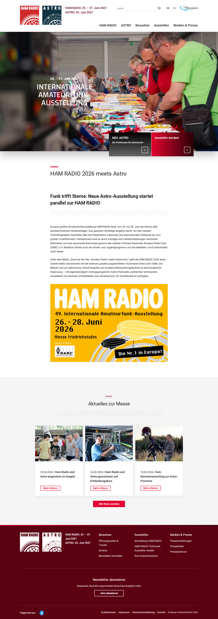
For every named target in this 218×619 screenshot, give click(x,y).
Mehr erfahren (50, 488)
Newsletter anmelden (110, 555)
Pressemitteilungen (181, 540)
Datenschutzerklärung (143, 612)
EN (174, 8)
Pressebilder (177, 546)
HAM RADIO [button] (108, 25)
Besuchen (105, 534)
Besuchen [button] (142, 25)
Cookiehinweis (108, 612)
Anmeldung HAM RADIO (148, 540)
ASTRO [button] (126, 25)
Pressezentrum (178, 551)
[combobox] (139, 8)
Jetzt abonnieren (109, 593)
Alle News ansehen (109, 503)
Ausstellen (141, 534)
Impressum (124, 612)
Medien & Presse (185, 25)
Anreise (103, 550)
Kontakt (161, 612)
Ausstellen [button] (161, 25)
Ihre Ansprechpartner (146, 555)
